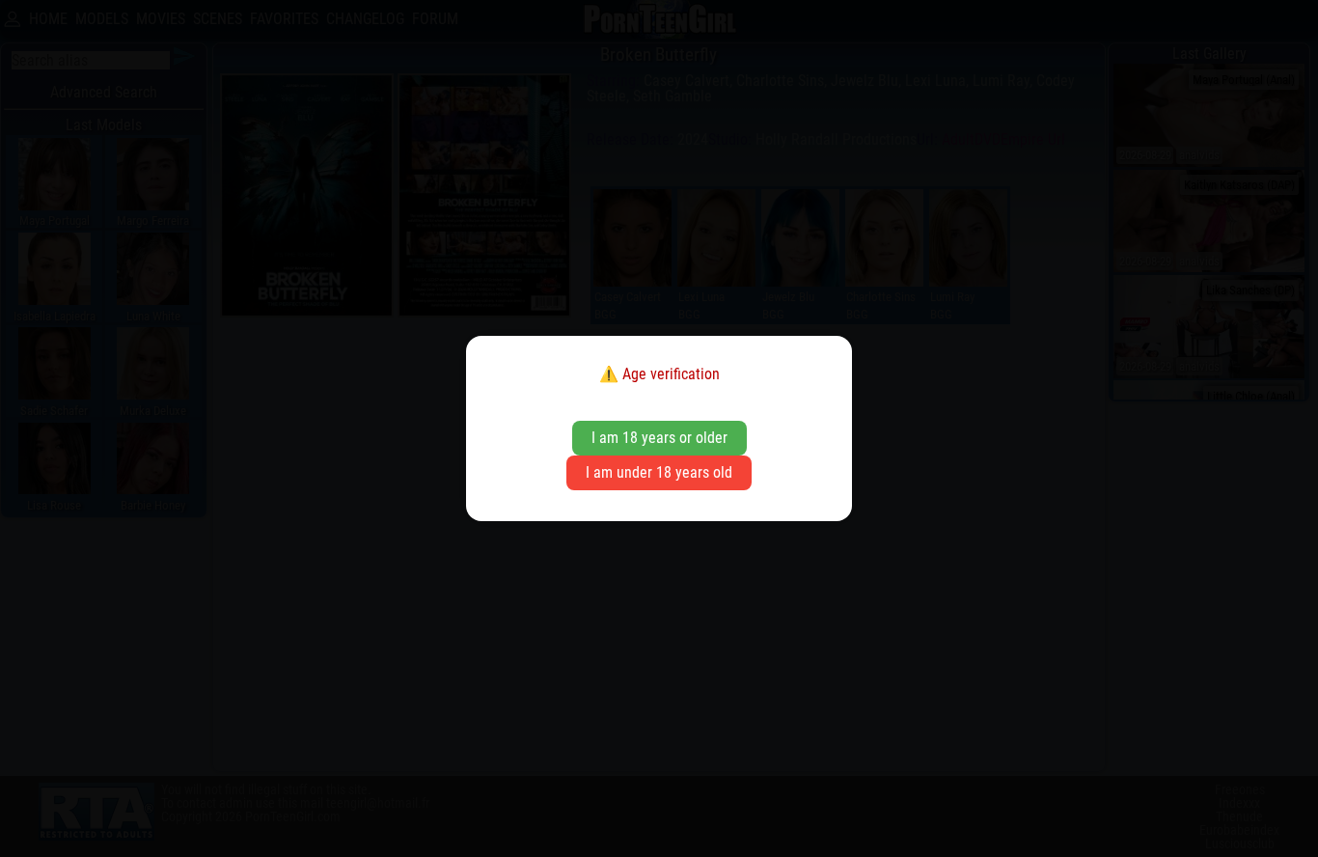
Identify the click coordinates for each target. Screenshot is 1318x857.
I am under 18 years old (659, 472)
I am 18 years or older (659, 437)
